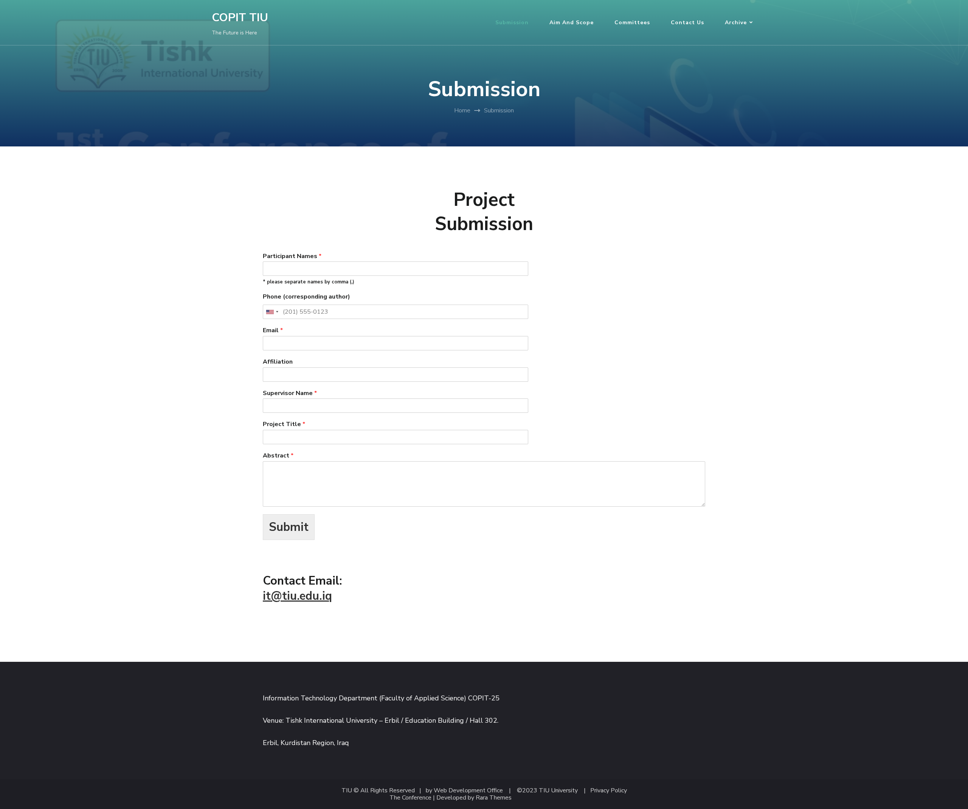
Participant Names (292, 256)
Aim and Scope (571, 22)
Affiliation (278, 362)
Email (273, 330)
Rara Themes (494, 797)
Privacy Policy (608, 790)
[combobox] (272, 312)
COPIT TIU (240, 17)
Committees (632, 22)
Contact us (687, 22)
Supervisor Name (290, 393)
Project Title (284, 424)
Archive (736, 22)
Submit (289, 527)
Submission (512, 22)
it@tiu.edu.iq (297, 596)
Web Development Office (468, 790)
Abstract (278, 456)
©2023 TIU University (547, 790)
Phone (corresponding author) (306, 297)
